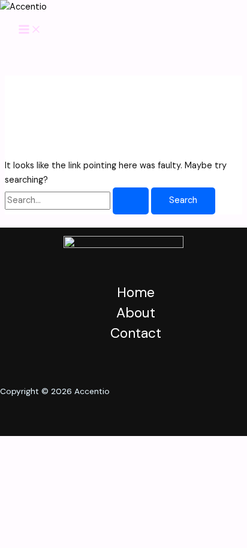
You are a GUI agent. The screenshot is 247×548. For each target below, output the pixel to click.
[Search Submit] (131, 200)
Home (136, 292)
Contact (135, 333)
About (135, 313)
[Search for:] (78, 200)
